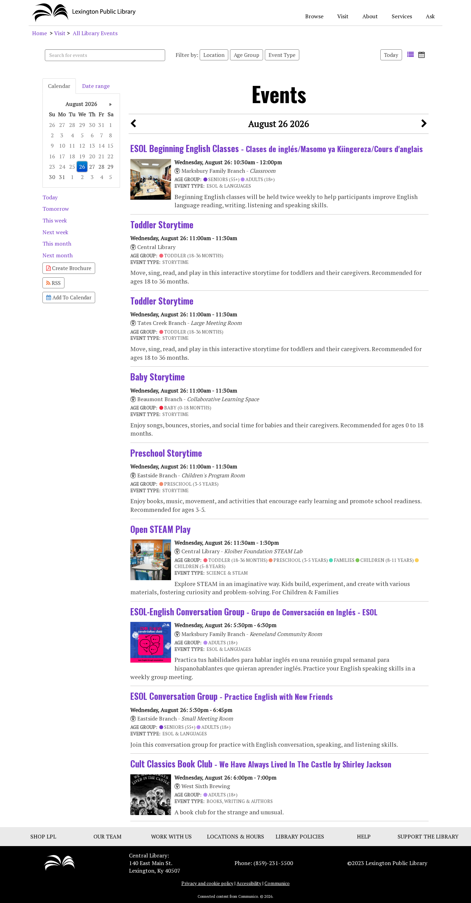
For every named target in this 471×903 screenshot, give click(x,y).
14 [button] (101, 145)
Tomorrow (55, 208)
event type (282, 54)
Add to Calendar (71, 297)
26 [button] (52, 125)
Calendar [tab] (59, 86)
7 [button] (101, 135)
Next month (57, 255)
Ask (430, 16)
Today (391, 54)
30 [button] (92, 125)
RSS (55, 282)
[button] (410, 54)
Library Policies (299, 836)
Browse (314, 16)
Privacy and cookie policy (207, 883)
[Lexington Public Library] (59, 862)
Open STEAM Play (160, 529)
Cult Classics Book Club (260, 763)
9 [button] (52, 145)
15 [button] (110, 145)
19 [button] (82, 156)
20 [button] (92, 156)
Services (402, 16)
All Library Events (95, 33)
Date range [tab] (96, 86)
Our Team (107, 836)
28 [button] (72, 125)
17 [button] (62, 156)
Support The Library (428, 836)
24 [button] (62, 166)
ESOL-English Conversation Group (254, 611)
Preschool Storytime (166, 452)
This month (56, 243)
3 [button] (61, 135)
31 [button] (101, 125)
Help (364, 836)
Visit (343, 16)
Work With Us (171, 836)
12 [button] (82, 145)
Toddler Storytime (161, 224)
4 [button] (72, 135)
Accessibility (249, 883)
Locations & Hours (235, 836)
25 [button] (72, 166)
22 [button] (110, 156)
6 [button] (92, 135)
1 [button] (110, 125)
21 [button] (101, 156)
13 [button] (92, 145)
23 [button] (52, 166)
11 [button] (72, 145)
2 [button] (52, 135)
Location (213, 54)
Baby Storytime (157, 376)
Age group (246, 54)
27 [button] (62, 125)
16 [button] (52, 156)
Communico (277, 883)
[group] (81, 140)
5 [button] (82, 135)
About (370, 16)
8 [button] (110, 135)
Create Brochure (71, 268)
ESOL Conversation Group (231, 695)
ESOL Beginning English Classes (276, 148)
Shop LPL (43, 836)
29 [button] (82, 125)
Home (39, 33)
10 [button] (62, 145)
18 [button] (72, 156)
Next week (55, 232)
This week (54, 220)
